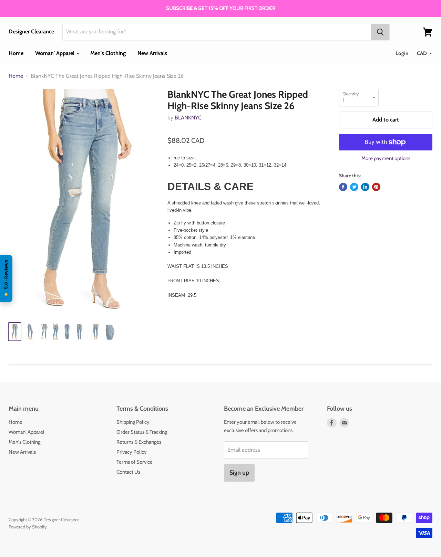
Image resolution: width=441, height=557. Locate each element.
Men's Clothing (108, 53)
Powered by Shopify (28, 526)
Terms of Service (134, 462)
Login (402, 53)
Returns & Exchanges (138, 442)
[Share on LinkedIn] (365, 187)
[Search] (380, 32)
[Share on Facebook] (343, 187)
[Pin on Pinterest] (376, 187)
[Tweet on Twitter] (354, 187)
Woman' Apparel (55, 53)
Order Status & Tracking (141, 432)
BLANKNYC (188, 117)
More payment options (385, 158)
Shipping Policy (133, 422)
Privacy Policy (131, 452)
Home (16, 53)
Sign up (239, 472)
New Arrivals (152, 53)
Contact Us (128, 472)
